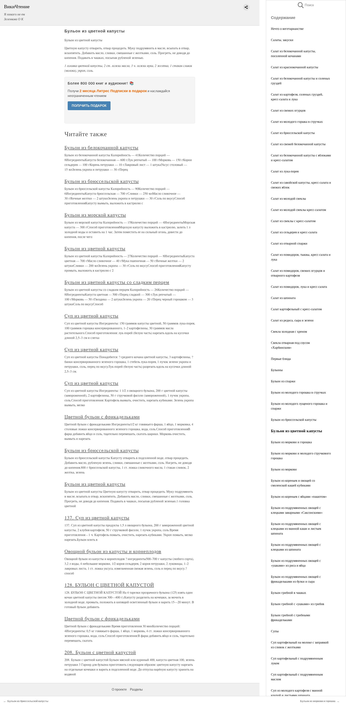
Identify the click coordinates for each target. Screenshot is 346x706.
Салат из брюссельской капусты (293, 133)
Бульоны (277, 370)
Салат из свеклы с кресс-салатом (293, 221)
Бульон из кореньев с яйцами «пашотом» (299, 496)
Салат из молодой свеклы (288, 198)
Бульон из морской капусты (95, 214)
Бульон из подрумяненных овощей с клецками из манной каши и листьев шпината (296, 528)
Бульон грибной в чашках (288, 592)
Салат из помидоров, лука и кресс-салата (299, 286)
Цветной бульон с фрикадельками (102, 416)
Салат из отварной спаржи (289, 243)
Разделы (136, 689)
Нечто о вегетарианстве (287, 28)
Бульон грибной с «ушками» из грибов (297, 604)
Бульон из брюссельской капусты (293, 419)
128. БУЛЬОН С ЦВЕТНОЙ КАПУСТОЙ (109, 585)
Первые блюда (281, 359)
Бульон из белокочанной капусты (101, 147)
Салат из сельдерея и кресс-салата (294, 232)
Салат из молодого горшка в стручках (297, 121)
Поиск (305, 5)
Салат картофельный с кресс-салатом (296, 309)
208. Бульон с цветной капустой (100, 652)
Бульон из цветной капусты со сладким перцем (116, 282)
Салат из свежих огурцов (288, 110)
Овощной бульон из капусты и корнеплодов (112, 551)
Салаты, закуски (282, 40)
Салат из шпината (283, 298)
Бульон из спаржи (283, 381)
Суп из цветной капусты (91, 315)
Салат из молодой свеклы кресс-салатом (298, 209)
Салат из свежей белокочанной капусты (298, 144)
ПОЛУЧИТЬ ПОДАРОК (89, 105)
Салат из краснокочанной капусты (294, 67)
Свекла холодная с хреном (289, 331)
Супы (275, 631)
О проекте (119, 689)
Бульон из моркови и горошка (291, 442)
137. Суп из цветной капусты (96, 517)
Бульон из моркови (284, 469)
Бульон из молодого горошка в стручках (298, 392)
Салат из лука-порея (285, 171)
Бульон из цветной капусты (94, 248)
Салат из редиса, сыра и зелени (292, 320)
